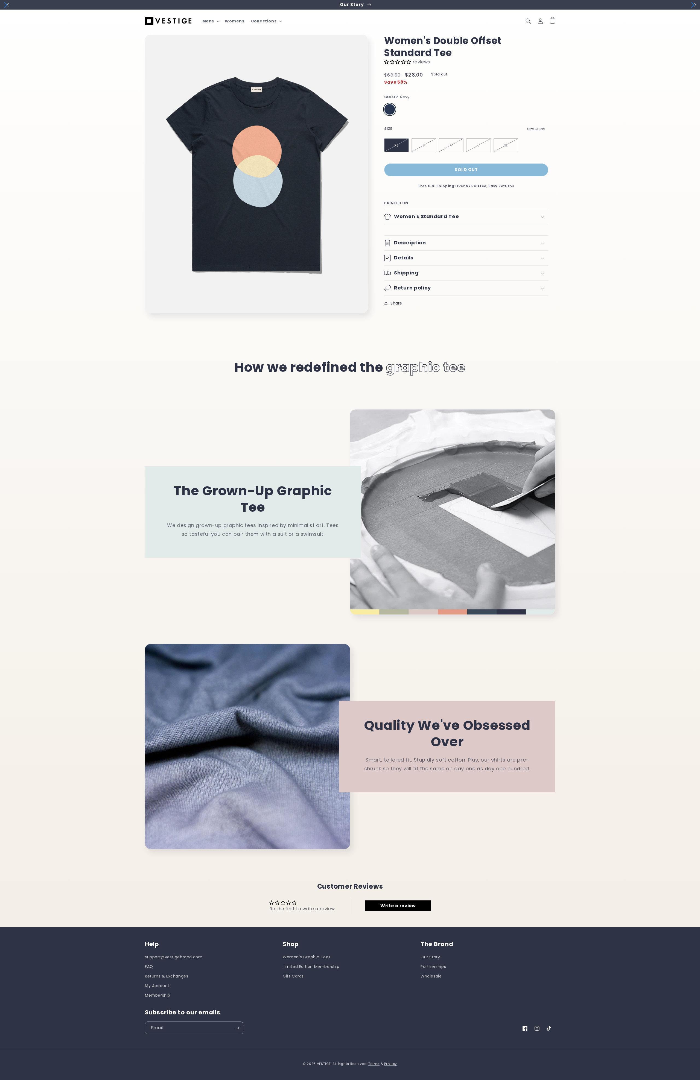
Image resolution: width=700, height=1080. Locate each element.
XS (396, 145)
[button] (210, 21)
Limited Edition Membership (311, 966)
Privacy (390, 1064)
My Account (157, 985)
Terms (374, 1064)
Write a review (398, 906)
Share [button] (396, 303)
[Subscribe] (237, 1028)
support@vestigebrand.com (173, 957)
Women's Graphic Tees (307, 957)
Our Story (430, 957)
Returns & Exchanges (166, 976)
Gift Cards (293, 976)
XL (506, 145)
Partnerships (433, 966)
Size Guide (536, 129)
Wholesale (431, 976)
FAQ (149, 966)
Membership (157, 995)
